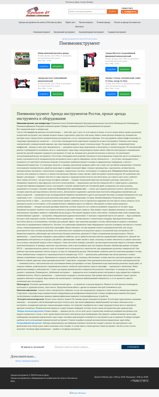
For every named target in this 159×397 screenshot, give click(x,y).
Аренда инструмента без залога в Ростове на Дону (79, 39)
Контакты (79, 26)
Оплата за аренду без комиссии (127, 22)
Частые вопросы (86, 22)
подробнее (44, 66)
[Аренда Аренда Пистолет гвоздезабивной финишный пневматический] (89, 64)
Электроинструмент (41, 32)
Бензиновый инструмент (64, 32)
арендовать (57, 66)
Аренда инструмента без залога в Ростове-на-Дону (40, 22)
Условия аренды (103, 22)
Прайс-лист (70, 22)
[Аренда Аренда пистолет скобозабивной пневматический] (22, 83)
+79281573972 (139, 380)
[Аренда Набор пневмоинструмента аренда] (22, 58)
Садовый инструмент (117, 32)
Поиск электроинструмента (27, 361)
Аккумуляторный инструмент (91, 32)
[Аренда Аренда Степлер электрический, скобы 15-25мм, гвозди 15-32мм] (89, 85)
